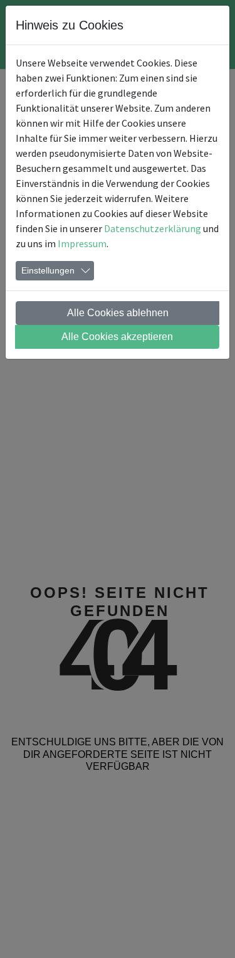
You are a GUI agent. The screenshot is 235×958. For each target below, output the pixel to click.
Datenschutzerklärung (152, 228)
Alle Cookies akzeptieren (117, 336)
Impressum (82, 243)
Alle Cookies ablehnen (118, 312)
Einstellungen (48, 270)
